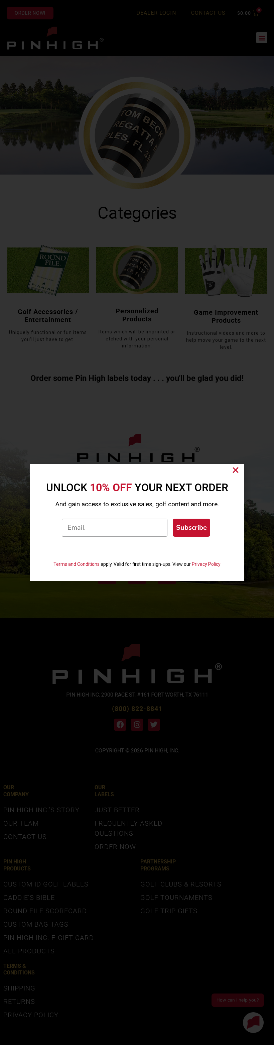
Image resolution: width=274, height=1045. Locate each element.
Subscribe (191, 527)
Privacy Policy (206, 564)
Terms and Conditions (76, 564)
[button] (236, 470)
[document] (137, 522)
